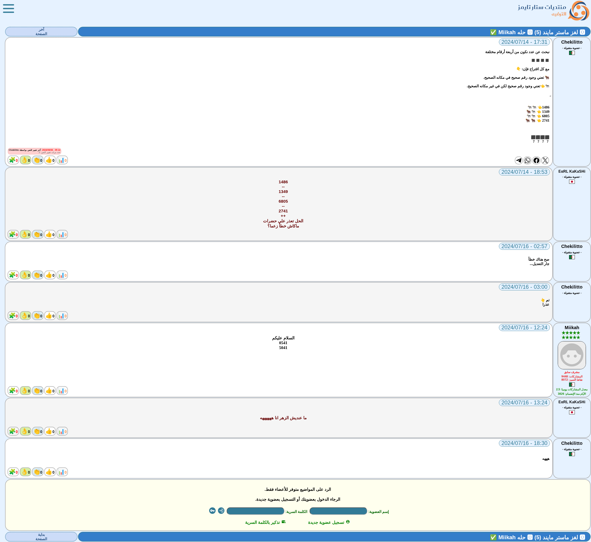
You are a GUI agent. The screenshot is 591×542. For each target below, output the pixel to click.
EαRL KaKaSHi (571, 171)
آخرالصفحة (41, 31)
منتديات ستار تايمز (542, 7)
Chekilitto (571, 42)
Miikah (572, 327)
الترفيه (559, 13)
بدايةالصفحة (41, 537)
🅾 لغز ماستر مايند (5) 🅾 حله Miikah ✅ (537, 32)
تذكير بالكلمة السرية (265, 522)
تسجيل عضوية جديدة (329, 522)
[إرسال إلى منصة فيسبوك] (536, 160)
